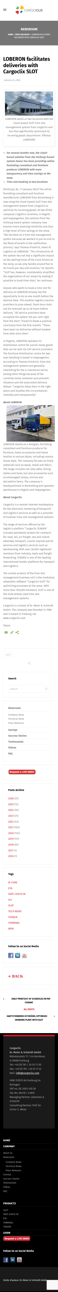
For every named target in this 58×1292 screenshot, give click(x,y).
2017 (10, 850)
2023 (11, 815)
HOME (6, 1140)
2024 (11, 810)
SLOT (8, 654)
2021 (10, 827)
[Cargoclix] (29, 9)
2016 (11, 856)
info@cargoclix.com (27, 1073)
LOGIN (6, 1232)
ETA (10, 888)
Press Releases (22, 34)
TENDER (12, 917)
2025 (11, 804)
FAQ (10, 753)
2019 (10, 838)
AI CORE (12, 882)
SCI (10, 899)
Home (10, 34)
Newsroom (14, 708)
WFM (11, 928)
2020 (11, 833)
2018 (11, 844)
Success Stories (17, 735)
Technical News (16, 718)
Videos (12, 747)
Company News (16, 714)
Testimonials (16, 741)
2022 (11, 821)
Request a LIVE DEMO (22, 771)
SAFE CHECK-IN (16, 893)
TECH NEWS (15, 911)
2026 (11, 798)
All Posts (29, 1009)
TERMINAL (14, 922)
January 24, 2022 (12, 80)
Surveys (12, 729)
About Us (7, 1153)
